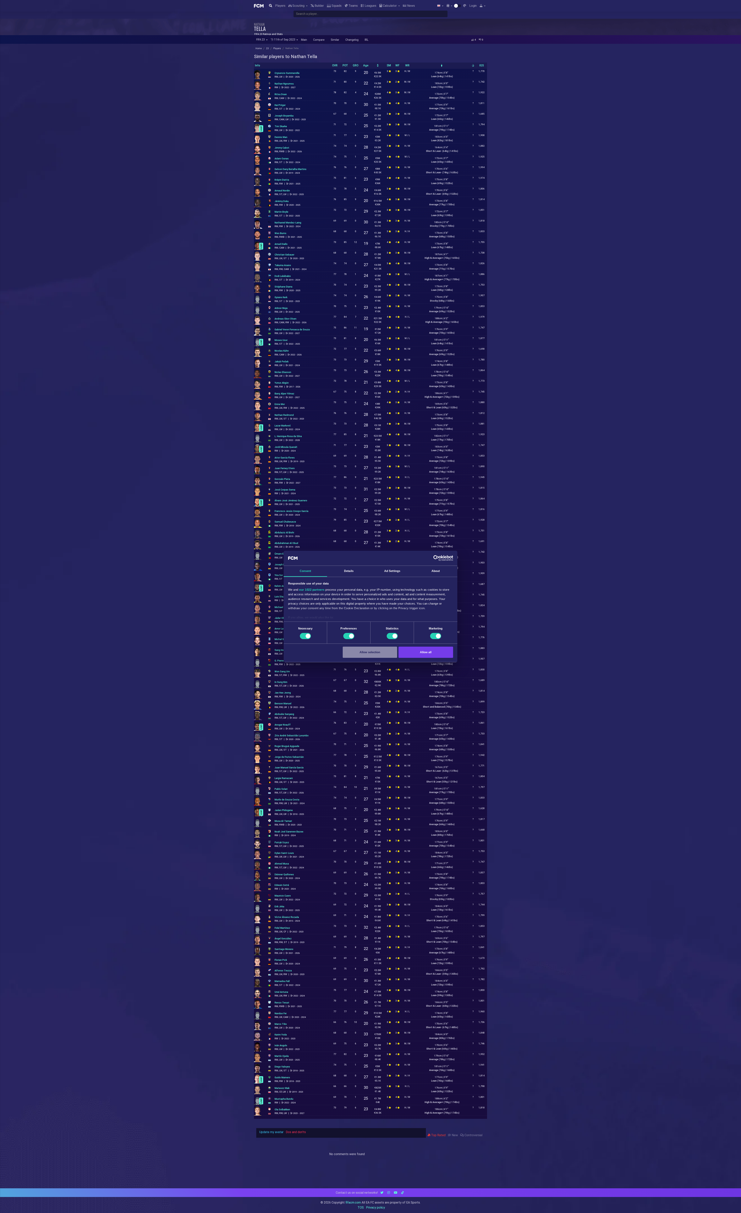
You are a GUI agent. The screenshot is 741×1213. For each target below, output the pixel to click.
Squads (336, 6)
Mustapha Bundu (284, 1099)
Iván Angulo (281, 1045)
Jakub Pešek (281, 361)
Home (258, 48)
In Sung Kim (281, 682)
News (410, 6)
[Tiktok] (402, 1192)
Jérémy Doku (282, 201)
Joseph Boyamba (284, 115)
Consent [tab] (305, 571)
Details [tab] (349, 571)
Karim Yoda (281, 1034)
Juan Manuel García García (289, 767)
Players (280, 6)
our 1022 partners (312, 589)
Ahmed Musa (282, 863)
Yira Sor (279, 575)
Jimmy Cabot (282, 147)
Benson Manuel (283, 703)
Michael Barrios (283, 607)
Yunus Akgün (282, 382)
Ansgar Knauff (283, 724)
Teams (353, 6)
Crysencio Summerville (287, 73)
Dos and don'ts (296, 1132)
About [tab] (435, 571)
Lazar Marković (283, 425)
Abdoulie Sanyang (284, 714)
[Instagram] (388, 1192)
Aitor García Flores (285, 457)
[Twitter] (381, 1192)
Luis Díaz (279, 596)
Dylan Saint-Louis (284, 853)
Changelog (352, 39)
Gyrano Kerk (281, 297)
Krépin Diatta (282, 179)
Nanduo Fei (281, 1013)
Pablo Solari (281, 789)
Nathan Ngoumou (284, 83)
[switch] (348, 636)
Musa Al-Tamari (283, 821)
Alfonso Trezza (283, 970)
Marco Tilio (281, 1024)
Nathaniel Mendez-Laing (288, 222)
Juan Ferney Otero (285, 468)
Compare (319, 39)
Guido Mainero (282, 1077)
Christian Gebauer (284, 254)
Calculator (390, 6)
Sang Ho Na (281, 650)
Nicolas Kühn (282, 350)
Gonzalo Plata (282, 479)
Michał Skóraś (282, 639)
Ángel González (283, 938)
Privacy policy (375, 1207)
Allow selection (370, 652)
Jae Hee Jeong (283, 692)
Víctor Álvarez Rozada (287, 917)
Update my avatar (271, 1132)
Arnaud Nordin (282, 190)
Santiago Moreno (284, 949)
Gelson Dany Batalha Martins (290, 169)
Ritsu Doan (281, 94)
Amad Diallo (281, 244)
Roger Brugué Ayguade (287, 746)
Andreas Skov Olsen (285, 318)
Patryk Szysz (282, 842)
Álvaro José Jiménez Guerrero (291, 500)
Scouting (298, 6)
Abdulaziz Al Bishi (284, 532)
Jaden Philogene (284, 810)
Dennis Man (281, 137)
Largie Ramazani (284, 778)
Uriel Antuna (281, 992)
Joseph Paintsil (283, 564)
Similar (335, 39)
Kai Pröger (280, 105)
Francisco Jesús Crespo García (291, 511)
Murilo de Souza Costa (287, 799)
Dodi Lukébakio (283, 276)
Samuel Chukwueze (285, 521)
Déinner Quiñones (284, 874)
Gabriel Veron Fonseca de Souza (292, 329)
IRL (366, 39)
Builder (319, 6)
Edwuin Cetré (282, 885)
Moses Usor (281, 340)
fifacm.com (353, 1202)
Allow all (425, 652)
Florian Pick (281, 960)
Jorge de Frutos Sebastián (289, 757)
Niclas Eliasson (283, 372)
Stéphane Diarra (283, 286)
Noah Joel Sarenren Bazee (289, 831)
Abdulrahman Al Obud (286, 543)
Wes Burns (280, 233)
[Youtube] (395, 1192)
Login (473, 6)
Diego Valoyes (282, 1066)
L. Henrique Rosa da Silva (288, 436)
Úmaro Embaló (282, 553)
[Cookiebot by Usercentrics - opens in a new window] (436, 558)
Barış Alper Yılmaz (284, 393)
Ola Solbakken (282, 1109)
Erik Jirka (279, 906)
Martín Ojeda (282, 1056)
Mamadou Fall (282, 981)
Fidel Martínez (282, 928)
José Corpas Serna (285, 489)
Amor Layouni (282, 628)
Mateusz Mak (282, 1088)
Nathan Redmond (284, 415)
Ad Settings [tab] (392, 571)
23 (267, 48)
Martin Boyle (281, 212)
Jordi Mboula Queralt (286, 447)
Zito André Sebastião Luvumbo (292, 735)
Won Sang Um (282, 671)
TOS (361, 1207)
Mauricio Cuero (283, 895)
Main (304, 39)
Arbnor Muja (281, 308)
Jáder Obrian (281, 618)
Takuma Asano (283, 265)
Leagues (370, 6)
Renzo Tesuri (282, 1002)
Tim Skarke (281, 126)
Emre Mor (280, 404)
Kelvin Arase (281, 586)
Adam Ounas (282, 158)
